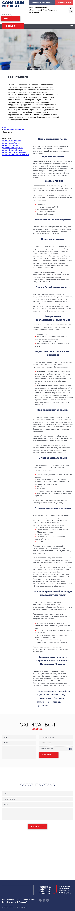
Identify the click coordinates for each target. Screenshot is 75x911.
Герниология (7, 138)
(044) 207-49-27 (45, 886)
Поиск (6, 18)
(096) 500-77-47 (45, 891)
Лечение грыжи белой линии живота (15, 152)
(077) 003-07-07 (47, 893)
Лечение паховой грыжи (11, 143)
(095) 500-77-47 (45, 890)
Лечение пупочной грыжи (11, 141)
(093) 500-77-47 (45, 888)
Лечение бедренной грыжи (12, 150)
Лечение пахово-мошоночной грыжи (15, 155)
